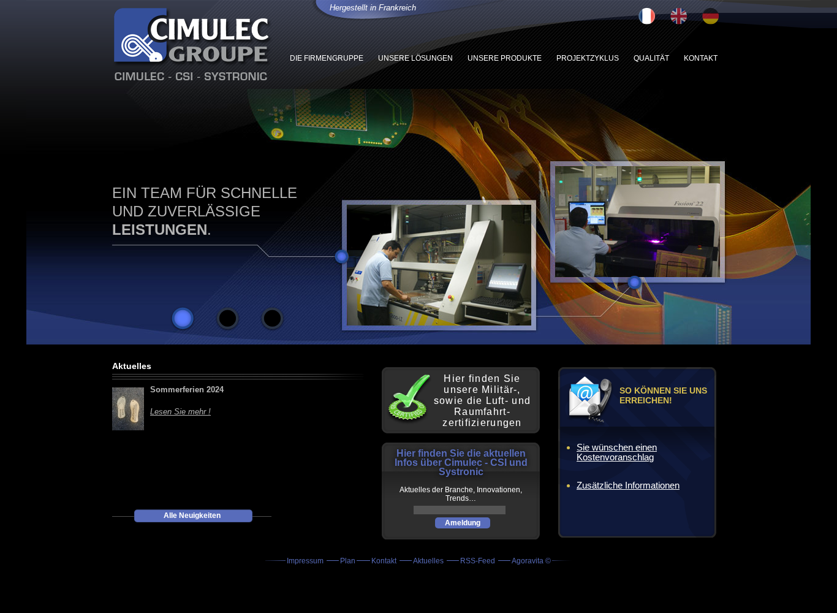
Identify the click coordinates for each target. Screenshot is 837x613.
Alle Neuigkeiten (192, 515)
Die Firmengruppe (326, 58)
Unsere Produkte (505, 58)
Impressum (306, 561)
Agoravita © (531, 561)
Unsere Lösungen (415, 58)
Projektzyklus (587, 58)
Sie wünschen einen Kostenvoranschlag (617, 452)
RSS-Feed (478, 561)
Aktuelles (429, 561)
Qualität (651, 58)
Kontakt (701, 58)
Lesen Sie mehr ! (180, 411)
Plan (347, 561)
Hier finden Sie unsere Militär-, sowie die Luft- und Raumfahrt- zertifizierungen (482, 400)
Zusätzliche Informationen (628, 485)
